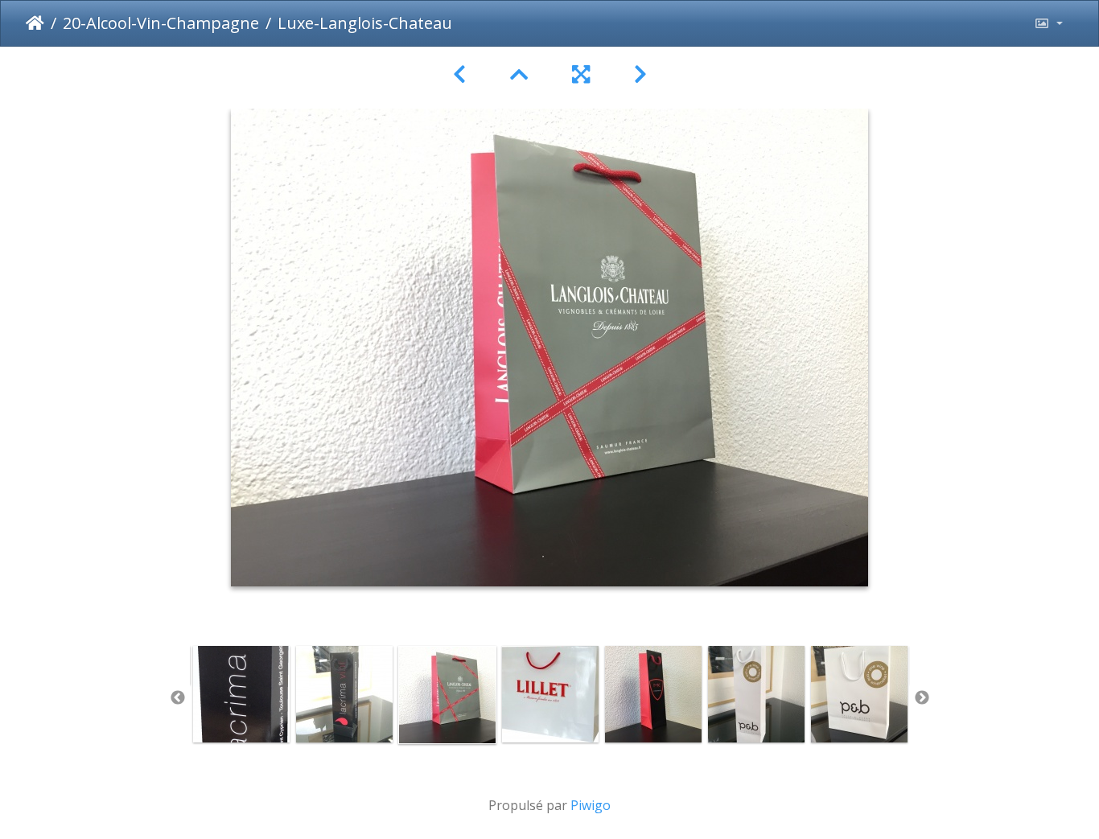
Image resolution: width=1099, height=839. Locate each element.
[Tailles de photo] (1048, 23)
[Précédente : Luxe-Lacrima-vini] (462, 74)
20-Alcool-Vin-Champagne (161, 23)
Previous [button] (178, 698)
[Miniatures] (522, 74)
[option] (241, 694)
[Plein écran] (584, 74)
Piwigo (590, 805)
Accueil (35, 23)
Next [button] (922, 698)
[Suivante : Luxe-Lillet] (640, 74)
